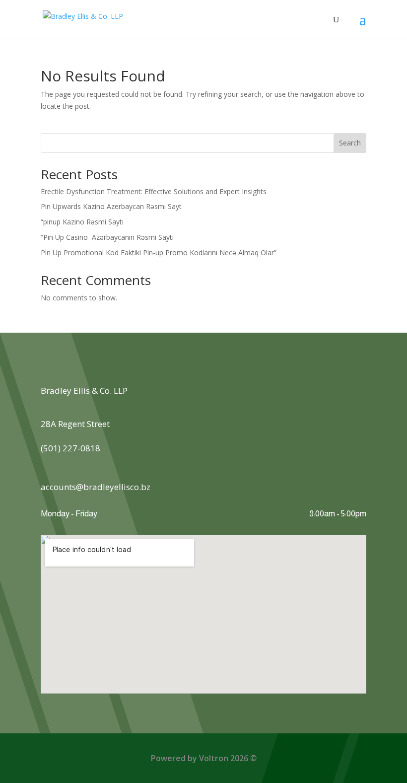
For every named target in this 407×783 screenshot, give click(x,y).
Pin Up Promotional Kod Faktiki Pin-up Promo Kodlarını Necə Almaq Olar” (158, 252)
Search (350, 142)
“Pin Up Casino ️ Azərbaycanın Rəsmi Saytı (107, 237)
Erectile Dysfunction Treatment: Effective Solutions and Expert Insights (154, 191)
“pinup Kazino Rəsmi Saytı (82, 221)
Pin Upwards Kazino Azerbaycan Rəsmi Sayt (111, 206)
